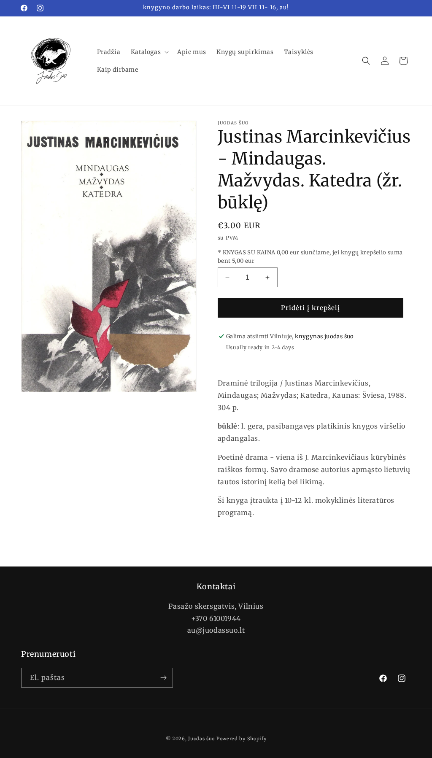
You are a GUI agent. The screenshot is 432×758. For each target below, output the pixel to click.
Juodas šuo (201, 739)
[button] (149, 52)
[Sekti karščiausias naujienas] (163, 678)
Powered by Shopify (241, 739)
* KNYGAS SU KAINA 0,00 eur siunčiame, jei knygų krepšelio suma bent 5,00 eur (310, 256)
